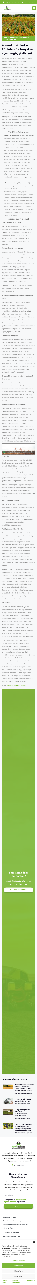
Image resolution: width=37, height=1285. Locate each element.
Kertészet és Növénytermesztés (17, 38)
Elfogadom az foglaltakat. (15, 1201)
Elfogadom (18, 1265)
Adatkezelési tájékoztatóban (15, 1201)
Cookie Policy (4, 1281)
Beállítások (18, 1276)
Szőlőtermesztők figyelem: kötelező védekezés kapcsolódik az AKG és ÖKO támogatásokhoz (24, 1127)
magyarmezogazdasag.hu (17, 685)
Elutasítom (18, 1271)
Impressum (31, 1280)
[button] (34, 1242)
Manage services (19, 1260)
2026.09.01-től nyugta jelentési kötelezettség (23, 1100)
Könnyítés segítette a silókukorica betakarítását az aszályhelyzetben (22, 1113)
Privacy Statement (16, 1281)
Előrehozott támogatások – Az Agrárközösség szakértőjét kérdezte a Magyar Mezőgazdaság (24, 1087)
